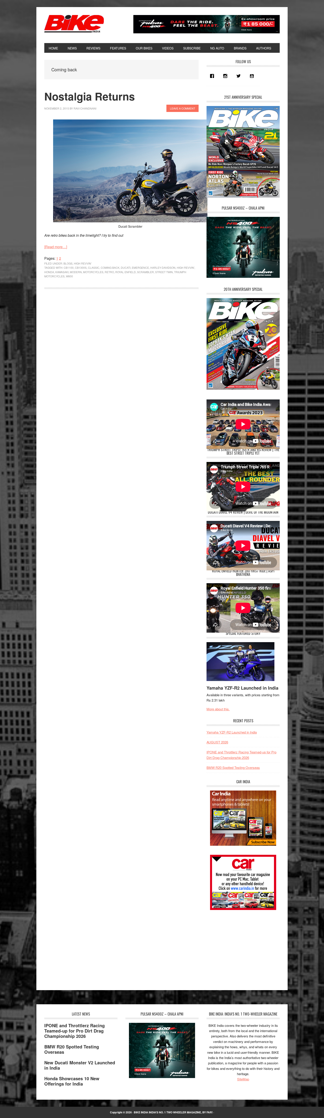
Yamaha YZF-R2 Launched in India (242, 688)
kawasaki (62, 272)
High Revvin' (185, 267)
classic (93, 267)
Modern (76, 272)
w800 (69, 276)
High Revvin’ (83, 263)
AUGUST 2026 (217, 742)
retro (109, 272)
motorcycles (93, 272)
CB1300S (81, 267)
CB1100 (69, 267)
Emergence (140, 267)
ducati (125, 267)
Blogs (68, 263)
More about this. (218, 709)
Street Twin (164, 272)
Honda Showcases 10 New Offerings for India (71, 1081)
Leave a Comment (182, 108)
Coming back (110, 267)
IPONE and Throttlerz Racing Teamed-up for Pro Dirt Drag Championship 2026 (74, 1030)
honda (49, 272)
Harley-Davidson (162, 267)
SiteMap (243, 1079)
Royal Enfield (125, 272)
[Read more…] (55, 246)
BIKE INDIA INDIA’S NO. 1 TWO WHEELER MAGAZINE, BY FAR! (173, 1112)
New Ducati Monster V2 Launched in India (79, 1065)
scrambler (145, 272)
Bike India (74, 24)
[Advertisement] (240, 946)
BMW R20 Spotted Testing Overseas (233, 767)
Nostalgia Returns (89, 96)
